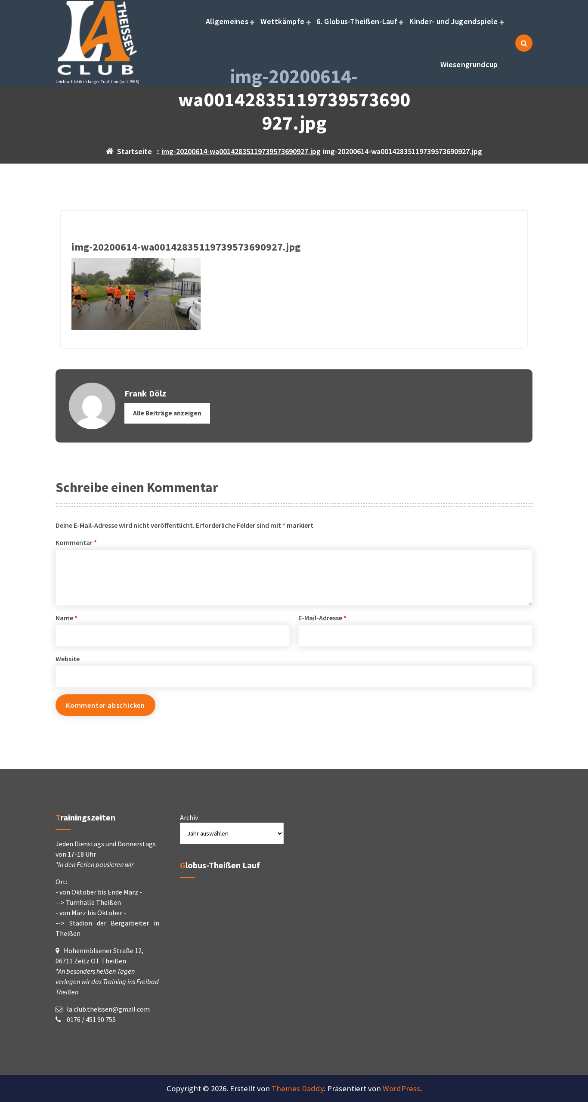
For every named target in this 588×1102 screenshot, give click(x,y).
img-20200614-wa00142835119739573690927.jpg (241, 151)
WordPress (401, 1088)
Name (66, 617)
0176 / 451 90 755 (90, 1019)
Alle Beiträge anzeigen (167, 413)
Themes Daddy (298, 1088)
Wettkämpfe (282, 21)
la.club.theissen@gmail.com (108, 1009)
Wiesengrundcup (469, 64)
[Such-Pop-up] (523, 43)
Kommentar (76, 542)
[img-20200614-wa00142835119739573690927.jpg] (294, 294)
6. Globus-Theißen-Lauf (356, 21)
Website (68, 658)
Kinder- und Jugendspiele (453, 21)
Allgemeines (227, 21)
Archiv (189, 817)
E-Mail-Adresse (322, 617)
